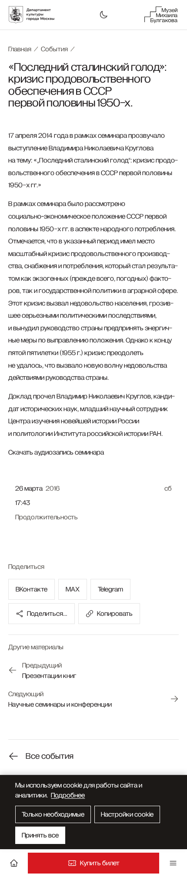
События (54, 49)
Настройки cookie (127, 814)
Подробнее (68, 795)
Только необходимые (53, 814)
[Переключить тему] (103, 14)
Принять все (40, 835)
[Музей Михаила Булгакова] (161, 15)
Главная (19, 49)
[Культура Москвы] (36, 14)
